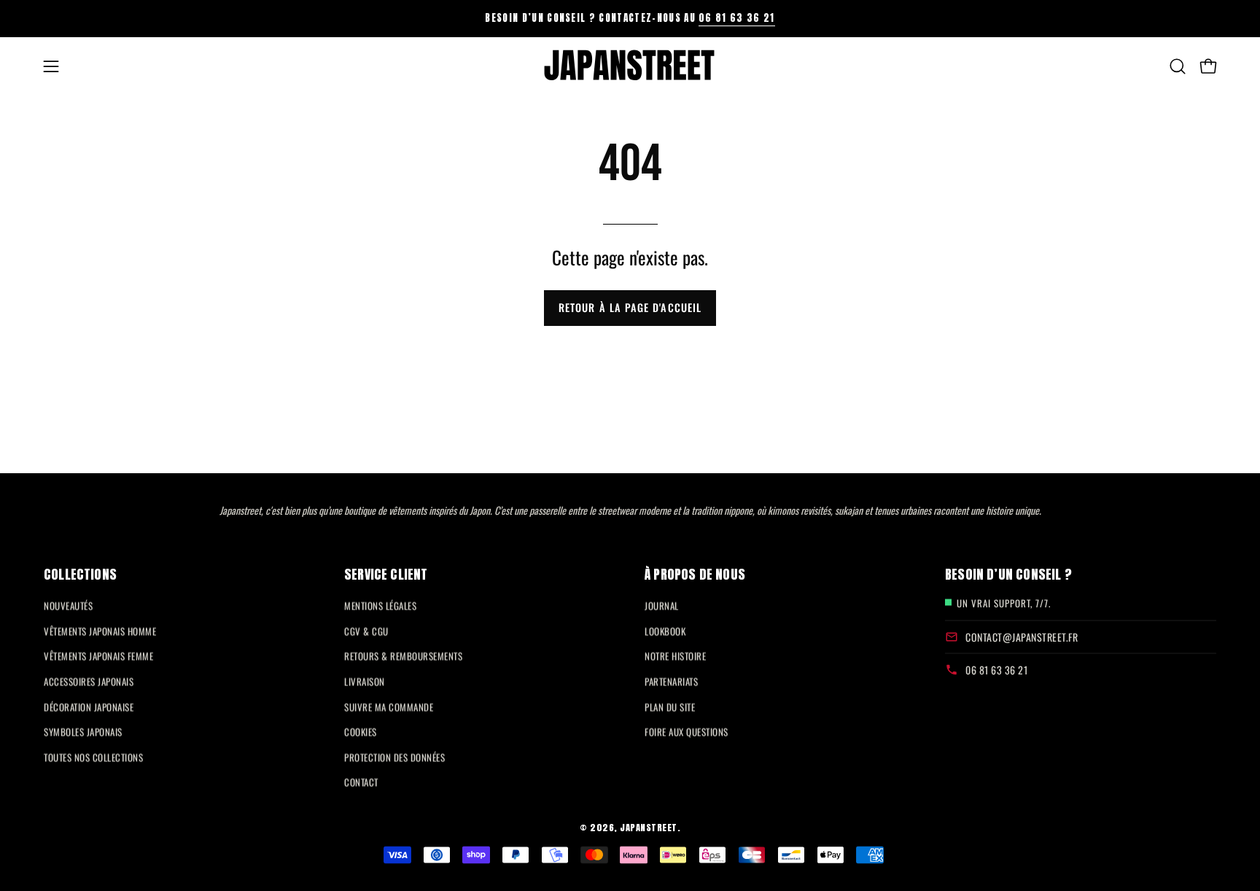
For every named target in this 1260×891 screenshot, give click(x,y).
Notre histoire (675, 656)
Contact (361, 782)
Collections (80, 573)
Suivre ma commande (388, 706)
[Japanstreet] (630, 66)
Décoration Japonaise (88, 706)
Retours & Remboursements (403, 656)
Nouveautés (68, 605)
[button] (1177, 66)
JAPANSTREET (648, 827)
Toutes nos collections (93, 757)
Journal (662, 605)
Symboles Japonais (83, 731)
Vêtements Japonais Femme (98, 656)
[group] (630, 18)
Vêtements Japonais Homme (100, 630)
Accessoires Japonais (88, 681)
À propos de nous (695, 573)
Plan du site (670, 706)
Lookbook (665, 630)
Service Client (386, 573)
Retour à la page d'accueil (630, 307)
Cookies (360, 731)
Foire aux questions (686, 731)
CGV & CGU (366, 630)
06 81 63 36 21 (736, 18)
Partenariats (671, 681)
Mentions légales (380, 605)
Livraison (364, 681)
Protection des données (394, 757)
